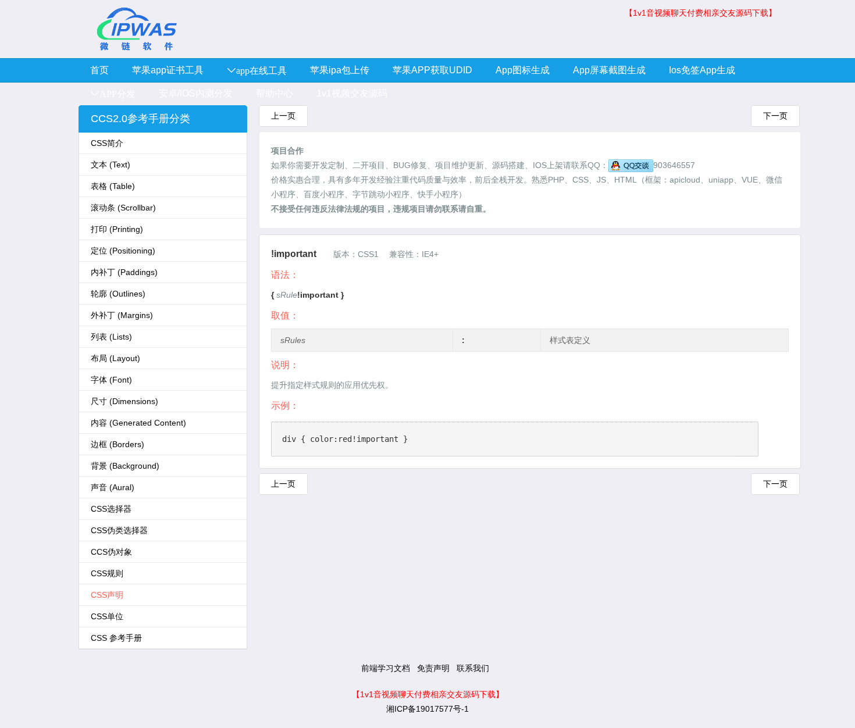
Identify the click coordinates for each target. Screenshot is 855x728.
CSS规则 (107, 573)
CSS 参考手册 (116, 638)
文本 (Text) (110, 164)
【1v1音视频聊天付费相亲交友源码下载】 (700, 12)
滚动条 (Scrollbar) (123, 207)
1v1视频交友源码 (351, 93)
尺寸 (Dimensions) (124, 401)
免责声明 (433, 668)
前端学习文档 (385, 668)
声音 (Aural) (112, 487)
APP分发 (117, 93)
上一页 (283, 115)
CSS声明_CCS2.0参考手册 (137, 29)
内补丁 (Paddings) (124, 272)
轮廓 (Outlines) (118, 293)
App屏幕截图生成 (609, 70)
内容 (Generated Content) (138, 422)
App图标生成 (523, 70)
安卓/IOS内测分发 (196, 93)
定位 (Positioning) (123, 250)
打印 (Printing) (117, 229)
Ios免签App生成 (702, 70)
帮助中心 (274, 93)
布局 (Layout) (115, 358)
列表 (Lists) (111, 336)
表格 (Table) (113, 186)
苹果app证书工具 (168, 70)
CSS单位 (107, 616)
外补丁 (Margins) (122, 315)
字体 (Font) (111, 379)
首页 (99, 70)
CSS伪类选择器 (119, 530)
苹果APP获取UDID (432, 70)
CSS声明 (107, 594)
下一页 (775, 115)
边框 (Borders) (117, 444)
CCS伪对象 (111, 551)
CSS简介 (107, 143)
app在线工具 (261, 70)
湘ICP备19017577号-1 (427, 708)
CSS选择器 (111, 508)
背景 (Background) (125, 465)
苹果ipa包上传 (339, 70)
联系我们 (473, 668)
